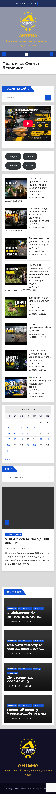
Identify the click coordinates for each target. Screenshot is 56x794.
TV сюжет (10, 534)
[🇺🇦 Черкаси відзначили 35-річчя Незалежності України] (16, 387)
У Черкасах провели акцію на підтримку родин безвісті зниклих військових (38, 184)
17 (8, 439)
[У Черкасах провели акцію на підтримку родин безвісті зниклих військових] (16, 188)
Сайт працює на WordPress (15, 788)
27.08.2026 (14, 686)
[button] (47, 54)
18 (15, 439)
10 (8, 433)
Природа (37, 669)
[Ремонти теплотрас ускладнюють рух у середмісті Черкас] (16, 248)
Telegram (13, 156)
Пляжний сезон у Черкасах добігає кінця (27, 711)
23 (47, 439)
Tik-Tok (29, 165)
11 (15, 433)
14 (34, 433)
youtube (30, 156)
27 (28, 445)
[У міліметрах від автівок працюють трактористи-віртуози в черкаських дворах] (16, 218)
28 (34, 445)
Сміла (18, 534)
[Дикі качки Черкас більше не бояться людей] (16, 307)
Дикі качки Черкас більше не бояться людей (39, 301)
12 (21, 433)
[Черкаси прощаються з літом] (16, 334)
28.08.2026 (14, 621)
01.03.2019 (12, 548)
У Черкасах (38, 608)
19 (21, 439)
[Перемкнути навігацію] (26, 54)
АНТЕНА (28, 35)
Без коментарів (24, 608)
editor (26, 548)
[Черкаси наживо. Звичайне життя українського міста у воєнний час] (16, 360)
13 (28, 433)
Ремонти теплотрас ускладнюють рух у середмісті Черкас (39, 241)
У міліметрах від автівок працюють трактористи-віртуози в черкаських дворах (39, 214)
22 (41, 439)
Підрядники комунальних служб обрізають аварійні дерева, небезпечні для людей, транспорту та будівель (39, 274)
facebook (13, 165)
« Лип (8, 459)
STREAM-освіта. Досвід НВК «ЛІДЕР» (27, 541)
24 (8, 445)
